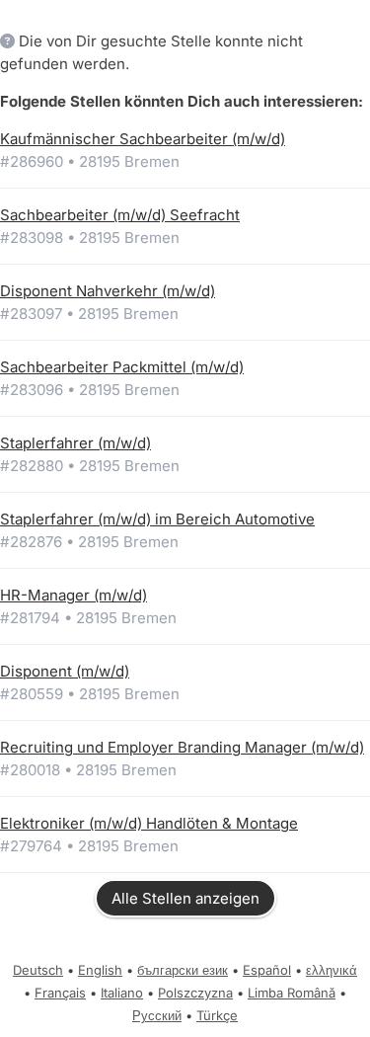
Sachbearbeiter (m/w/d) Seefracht (120, 214)
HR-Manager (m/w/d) (73, 595)
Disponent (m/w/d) (64, 671)
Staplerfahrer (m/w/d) (75, 443)
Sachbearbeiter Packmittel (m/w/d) (122, 367)
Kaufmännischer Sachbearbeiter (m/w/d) (142, 138)
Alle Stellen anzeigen (185, 898)
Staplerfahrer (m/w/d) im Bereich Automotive (157, 519)
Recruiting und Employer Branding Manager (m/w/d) (182, 747)
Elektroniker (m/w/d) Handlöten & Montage (149, 823)
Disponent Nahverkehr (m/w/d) (107, 290)
